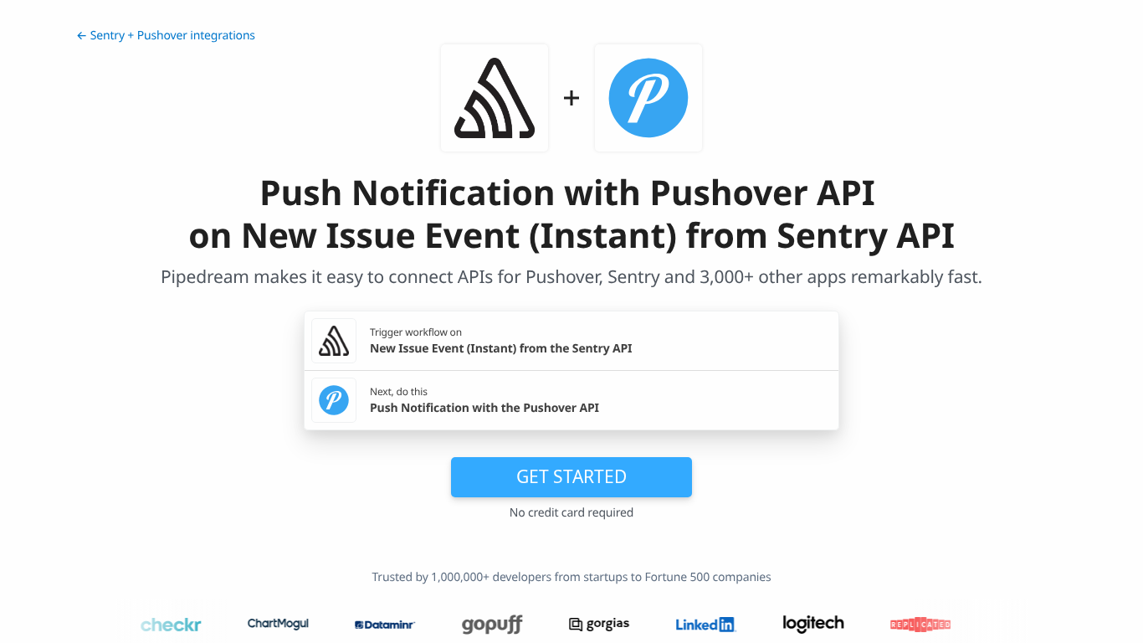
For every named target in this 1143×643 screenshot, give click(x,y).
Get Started (571, 476)
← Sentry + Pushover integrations (165, 36)
